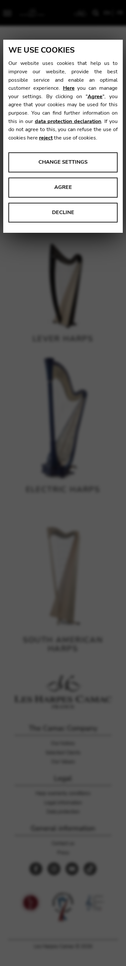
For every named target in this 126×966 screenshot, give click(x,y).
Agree (95, 96)
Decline (63, 212)
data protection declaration (68, 121)
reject (46, 137)
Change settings (63, 162)
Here (69, 88)
